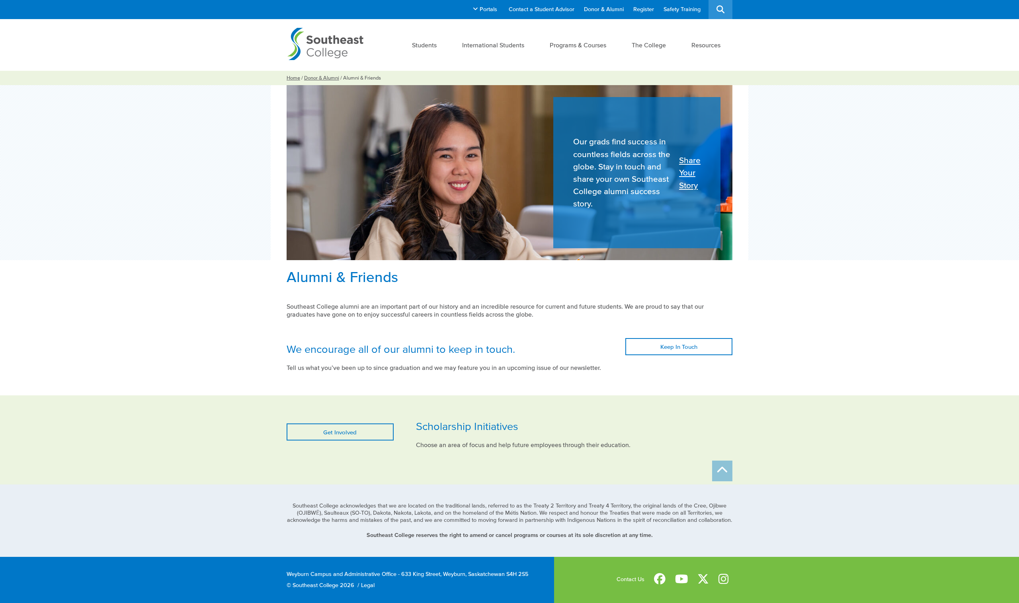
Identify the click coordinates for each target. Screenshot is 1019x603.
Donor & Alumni (604, 9)
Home (293, 78)
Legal (368, 585)
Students (424, 45)
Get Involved (340, 431)
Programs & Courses (578, 45)
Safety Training (682, 9)
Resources (705, 45)
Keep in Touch (678, 346)
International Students (493, 45)
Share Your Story (690, 172)
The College (649, 45)
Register (643, 9)
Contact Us (630, 579)
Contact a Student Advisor (541, 9)
